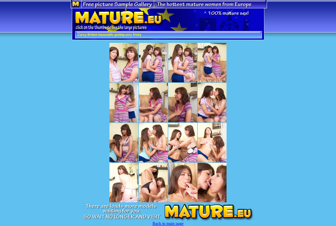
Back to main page (168, 223)
